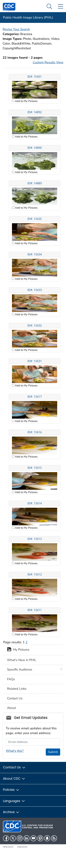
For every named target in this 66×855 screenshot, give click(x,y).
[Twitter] (13, 838)
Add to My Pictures (25, 101)
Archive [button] (9, 812)
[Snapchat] (47, 838)
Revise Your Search (16, 29)
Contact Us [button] (12, 767)
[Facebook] (6, 838)
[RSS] (54, 838)
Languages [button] (12, 801)
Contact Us (15, 698)
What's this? (15, 751)
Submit (53, 752)
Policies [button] (9, 789)
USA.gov (22, 846)
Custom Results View (48, 62)
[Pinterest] (40, 838)
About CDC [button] (12, 778)
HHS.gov (8, 846)
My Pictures (20, 650)
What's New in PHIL (21, 660)
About (11, 708)
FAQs (11, 679)
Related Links (17, 689)
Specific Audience (19, 669)
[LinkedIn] (27, 838)
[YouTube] (33, 838)
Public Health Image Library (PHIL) (28, 17)
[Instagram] (20, 838)
